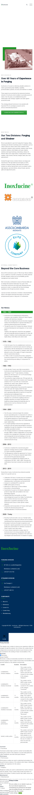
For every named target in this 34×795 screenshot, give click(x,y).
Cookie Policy (6, 610)
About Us (5, 601)
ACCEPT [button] (20, 793)
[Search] (27, 4)
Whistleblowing (7, 613)
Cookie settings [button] (13, 793)
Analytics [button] (2, 765)
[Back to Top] (30, 792)
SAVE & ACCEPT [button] (4, 794)
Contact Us (6, 607)
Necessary (4, 655)
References (6, 604)
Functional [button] (2, 746)
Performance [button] (3, 756)
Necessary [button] (3, 653)
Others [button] (1, 786)
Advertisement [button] (4, 775)
